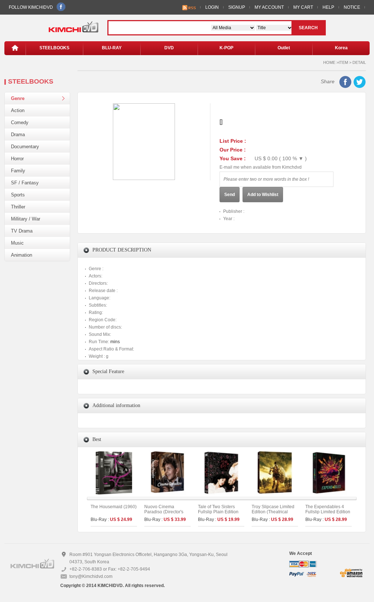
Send (229, 194)
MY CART (303, 7)
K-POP (226, 47)
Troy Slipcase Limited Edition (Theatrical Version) (273, 511)
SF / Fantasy (25, 182)
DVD (169, 47)
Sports (18, 195)
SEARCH (308, 27)
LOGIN (212, 7)
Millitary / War (25, 219)
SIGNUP (236, 7)
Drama (18, 134)
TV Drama (22, 231)
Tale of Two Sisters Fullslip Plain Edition (218, 509)
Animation (21, 255)
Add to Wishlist (262, 194)
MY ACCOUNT (269, 7)
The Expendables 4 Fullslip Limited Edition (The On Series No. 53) (328, 511)
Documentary (25, 146)
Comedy (19, 122)
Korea (341, 47)
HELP (328, 7)
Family (18, 170)
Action (17, 110)
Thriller (18, 207)
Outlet (284, 47)
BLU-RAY (112, 47)
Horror (17, 158)
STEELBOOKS (54, 47)
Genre (17, 98)
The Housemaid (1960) (114, 506)
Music (17, 243)
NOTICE (352, 7)
